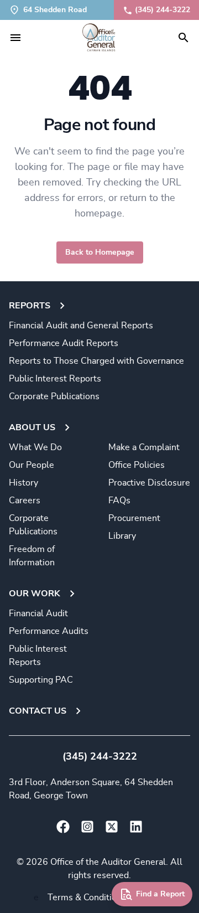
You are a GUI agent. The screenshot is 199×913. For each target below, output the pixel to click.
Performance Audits (48, 631)
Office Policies (136, 465)
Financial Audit (38, 613)
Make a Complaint (144, 447)
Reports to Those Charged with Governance (96, 361)
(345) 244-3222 (162, 10)
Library (122, 536)
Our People (31, 465)
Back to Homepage (99, 252)
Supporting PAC (41, 679)
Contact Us (37, 710)
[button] (15, 37)
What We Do (35, 447)
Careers (24, 500)
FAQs (119, 500)
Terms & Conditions (87, 897)
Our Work (34, 593)
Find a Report (160, 894)
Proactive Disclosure (149, 482)
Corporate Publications (54, 396)
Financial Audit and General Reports (81, 325)
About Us (32, 427)
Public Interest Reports (55, 378)
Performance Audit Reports (63, 343)
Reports (29, 305)
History (23, 482)
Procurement (134, 518)
